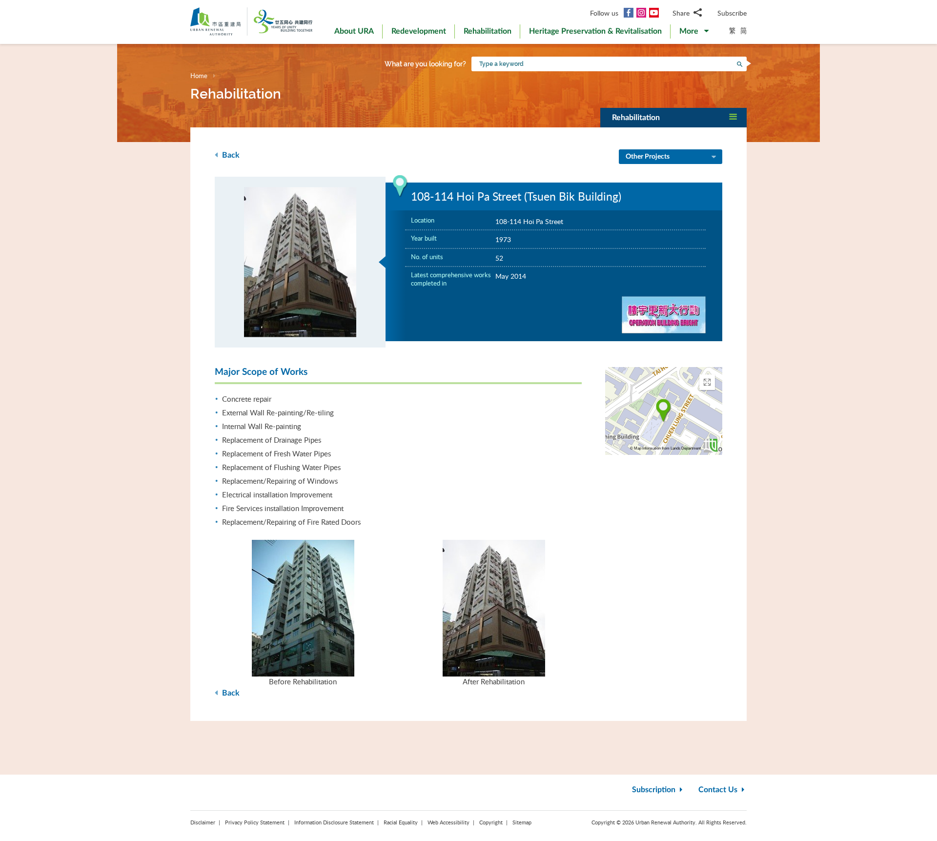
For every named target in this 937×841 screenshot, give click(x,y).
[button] (693, 33)
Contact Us (718, 790)
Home (198, 75)
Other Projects (648, 156)
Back (230, 155)
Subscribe (732, 13)
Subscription (654, 790)
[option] (300, 262)
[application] (663, 411)
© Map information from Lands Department (665, 448)
